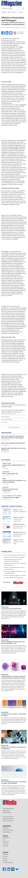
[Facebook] (5, 870)
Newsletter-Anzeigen (8, 830)
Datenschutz (6, 842)
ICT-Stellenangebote (8, 862)
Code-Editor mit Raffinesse (19, 511)
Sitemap (5, 858)
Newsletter (5, 854)
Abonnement (6, 837)
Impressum (5, 844)
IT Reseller (5, 846)
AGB (4, 840)
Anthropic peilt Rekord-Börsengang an (13, 577)
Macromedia (14, 149)
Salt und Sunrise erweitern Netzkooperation (14, 555)
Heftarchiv (5, 860)
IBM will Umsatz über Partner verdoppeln (14, 557)
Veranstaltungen (7, 832)
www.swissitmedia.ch (8, 820)
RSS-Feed (5, 856)
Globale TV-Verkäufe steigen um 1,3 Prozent (15, 575)
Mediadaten (6, 828)
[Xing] (13, 870)
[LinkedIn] (9, 870)
